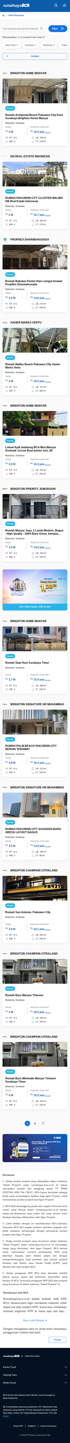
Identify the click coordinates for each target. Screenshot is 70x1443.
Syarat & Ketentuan (48, 1426)
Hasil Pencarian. (16, 15)
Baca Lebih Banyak (33, 1320)
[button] (28, 1157)
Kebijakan (32, 1426)
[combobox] (35, 56)
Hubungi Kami (10, 1375)
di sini (5, 1416)
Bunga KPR (18, 1426)
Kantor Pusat (9, 1367)
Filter (55, 28)
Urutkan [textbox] (35, 56)
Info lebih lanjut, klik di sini (35, 606)
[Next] (42, 1123)
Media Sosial (9, 1382)
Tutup (57, 1339)
